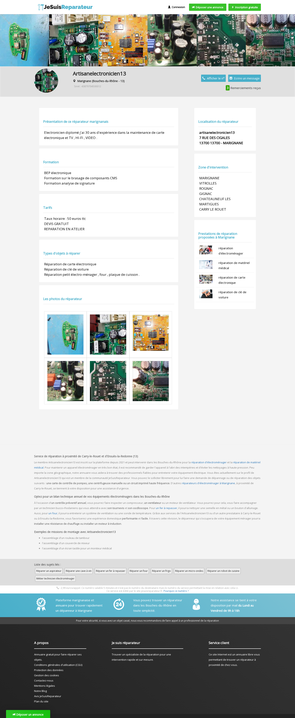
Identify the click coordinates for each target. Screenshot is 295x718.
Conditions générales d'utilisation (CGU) (58, 665)
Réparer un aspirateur (48, 571)
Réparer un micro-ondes (189, 571)
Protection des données (48, 670)
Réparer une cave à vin (79, 571)
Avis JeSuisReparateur (47, 696)
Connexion (178, 7)
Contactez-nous (43, 680)
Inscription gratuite (246, 7)
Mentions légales (44, 686)
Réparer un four (139, 571)
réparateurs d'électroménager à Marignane (208, 483)
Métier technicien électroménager (55, 578)
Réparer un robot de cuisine (223, 571)
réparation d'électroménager (209, 462)
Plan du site (41, 701)
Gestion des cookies (46, 675)
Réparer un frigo (161, 571)
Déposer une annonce (209, 7)
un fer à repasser (166, 508)
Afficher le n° (215, 78)
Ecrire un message (246, 78)
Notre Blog (40, 691)
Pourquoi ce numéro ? (176, 591)
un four (52, 513)
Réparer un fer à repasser (110, 571)
